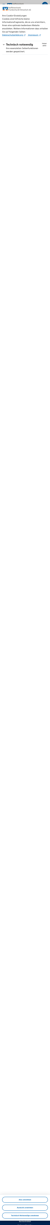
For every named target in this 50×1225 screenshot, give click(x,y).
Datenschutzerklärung (12, 35)
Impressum (33, 35)
